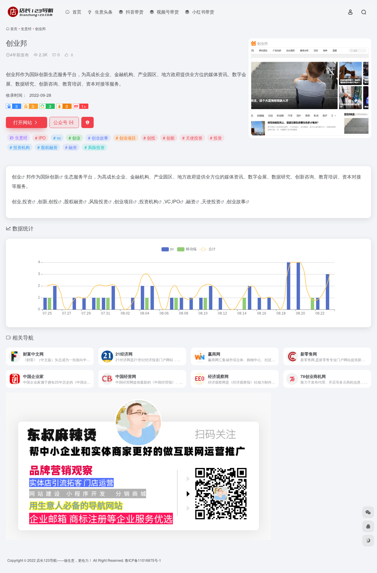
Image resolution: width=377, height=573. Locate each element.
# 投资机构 (20, 147)
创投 (53, 201)
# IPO (40, 138)
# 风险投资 (95, 147)
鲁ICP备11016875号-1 (143, 560)
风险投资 (98, 201)
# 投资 (216, 138)
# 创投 (149, 138)
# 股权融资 (47, 147)
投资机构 (148, 201)
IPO (176, 201)
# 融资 (71, 147)
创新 (54, 176)
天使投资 (211, 201)
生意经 (26, 28)
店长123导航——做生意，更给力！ (64, 560)
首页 (13, 28)
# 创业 (74, 138)
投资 (27, 201)
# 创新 (169, 138)
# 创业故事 (98, 138)
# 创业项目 (126, 138)
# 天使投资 (192, 138)
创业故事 (236, 201)
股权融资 (73, 201)
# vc (57, 138)
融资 (191, 201)
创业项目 (123, 201)
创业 (16, 176)
